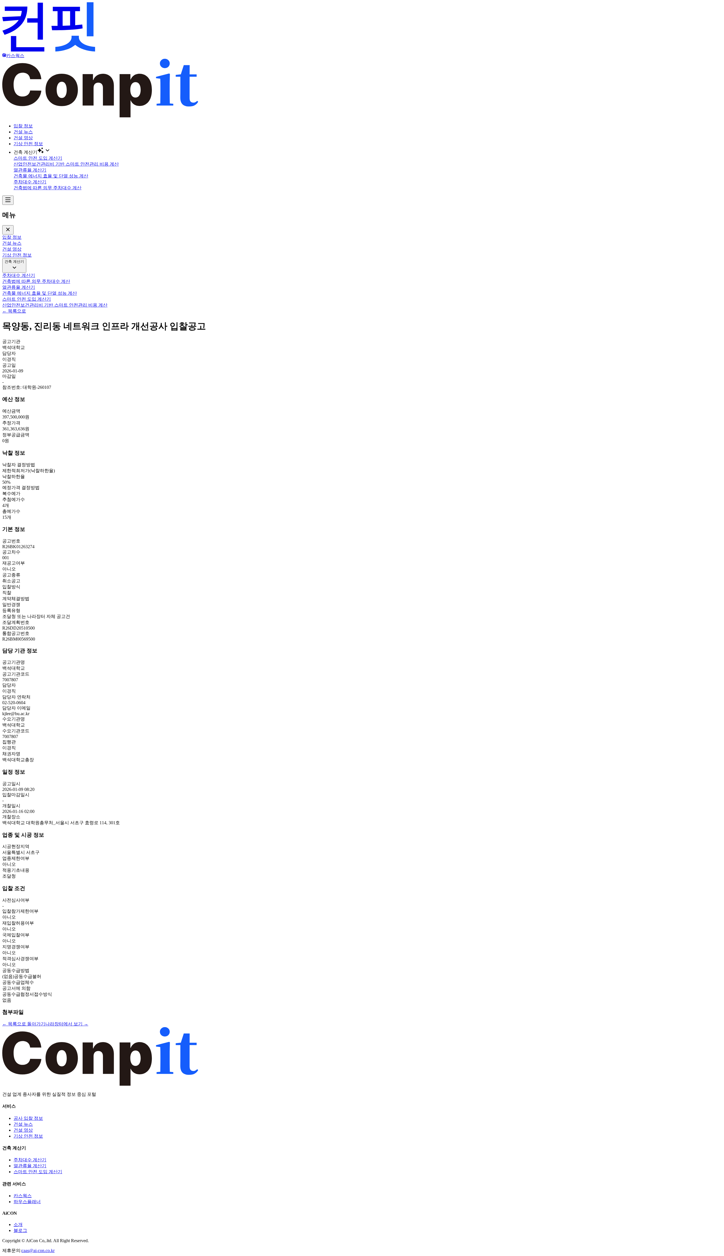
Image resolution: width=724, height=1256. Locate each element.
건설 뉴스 (23, 131)
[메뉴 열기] (8, 200)
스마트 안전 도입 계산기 (38, 1171)
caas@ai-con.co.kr (38, 1250)
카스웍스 (23, 1195)
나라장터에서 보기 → (66, 1023)
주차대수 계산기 (30, 1159)
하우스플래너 (27, 1201)
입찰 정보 (23, 125)
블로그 (20, 1230)
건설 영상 (23, 137)
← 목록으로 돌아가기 (23, 1023)
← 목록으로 (14, 311)
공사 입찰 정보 (28, 1118)
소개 (18, 1224)
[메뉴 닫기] (8, 230)
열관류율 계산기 (30, 1165)
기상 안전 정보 (28, 143)
